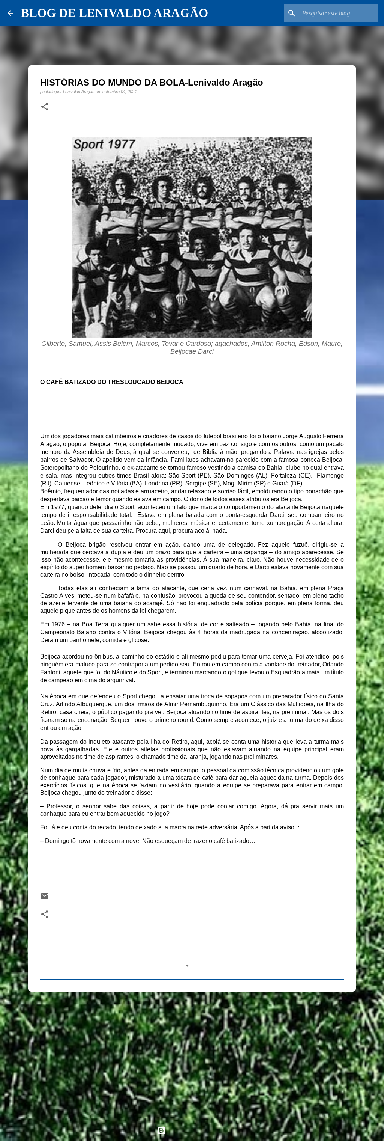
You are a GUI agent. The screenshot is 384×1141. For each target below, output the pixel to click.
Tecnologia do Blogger (196, 1130)
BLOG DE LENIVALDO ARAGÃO (114, 13)
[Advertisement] (192, 1055)
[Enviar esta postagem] (44, 898)
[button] (44, 107)
